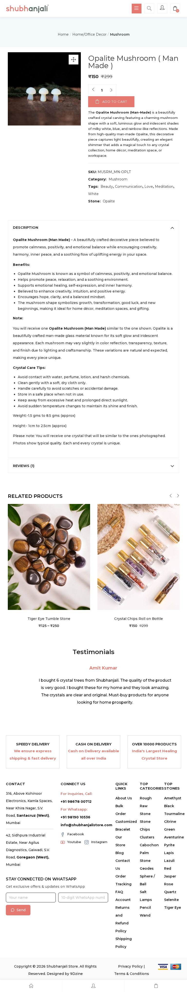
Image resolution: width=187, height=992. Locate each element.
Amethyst (172, 798)
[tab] (93, 227)
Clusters (147, 837)
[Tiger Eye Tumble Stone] (49, 556)
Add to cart (114, 102)
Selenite (171, 900)
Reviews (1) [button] (23, 466)
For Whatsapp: (74, 809)
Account (123, 900)
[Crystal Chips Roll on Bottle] (138, 556)
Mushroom (120, 34)
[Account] (93, 986)
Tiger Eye (172, 907)
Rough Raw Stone (146, 806)
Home (63, 34)
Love (148, 186)
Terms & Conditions (131, 973)
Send (21, 910)
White (93, 194)
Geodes (147, 868)
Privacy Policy (130, 966)
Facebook (75, 834)
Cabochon (149, 845)
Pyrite (169, 845)
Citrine (170, 821)
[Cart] (156, 986)
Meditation (164, 186)
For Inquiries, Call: (76, 794)
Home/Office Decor (89, 34)
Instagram (99, 842)
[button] (175, 9)
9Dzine (76, 973)
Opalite (109, 201)
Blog (119, 853)
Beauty (107, 186)
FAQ (119, 892)
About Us (123, 798)
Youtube (74, 842)
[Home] (31, 986)
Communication (128, 186)
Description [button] (25, 227)
